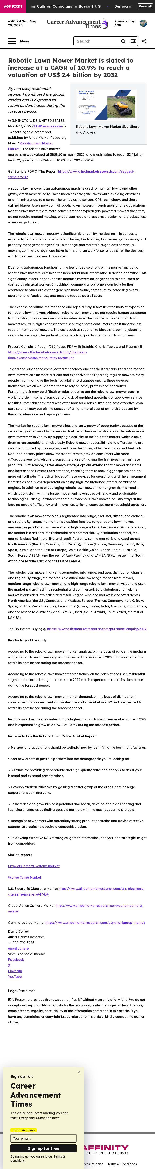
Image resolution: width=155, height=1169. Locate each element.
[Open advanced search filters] (133, 41)
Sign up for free (43, 1148)
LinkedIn (15, 971)
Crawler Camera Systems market (34, 866)
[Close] (79, 1072)
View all (145, 6)
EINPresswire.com (48, 126)
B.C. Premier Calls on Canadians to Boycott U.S (57, 6)
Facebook (16, 960)
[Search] (123, 41)
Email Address (24, 1130)
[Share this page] (144, 41)
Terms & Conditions (122, 1164)
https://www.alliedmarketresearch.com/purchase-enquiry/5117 (97, 629)
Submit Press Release (86, 1164)
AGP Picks (13, 6)
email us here (18, 948)
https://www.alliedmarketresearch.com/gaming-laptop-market (95, 923)
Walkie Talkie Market (24, 877)
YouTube (15, 977)
